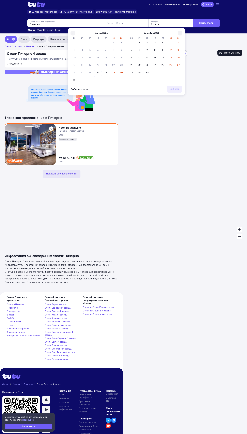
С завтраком (13, 311)
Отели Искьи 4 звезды (56, 314)
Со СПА (11, 318)
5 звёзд (10, 314)
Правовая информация (65, 408)
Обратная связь (111, 399)
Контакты (64, 402)
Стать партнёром (87, 422)
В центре (11, 325)
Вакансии (64, 398)
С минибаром (14, 321)
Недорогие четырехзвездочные (23, 335)
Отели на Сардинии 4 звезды (97, 314)
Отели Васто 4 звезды (56, 341)
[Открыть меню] (218, 4)
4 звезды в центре (16, 332)
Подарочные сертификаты (85, 396)
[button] (46, 400)
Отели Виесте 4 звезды (56, 311)
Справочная (155, 4)
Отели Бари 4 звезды (55, 304)
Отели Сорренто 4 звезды (58, 325)
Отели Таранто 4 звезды (57, 328)
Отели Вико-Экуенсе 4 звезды (60, 338)
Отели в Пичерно (16, 304)
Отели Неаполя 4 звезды (57, 321)
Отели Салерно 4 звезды (57, 355)
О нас (62, 394)
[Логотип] (36, 4)
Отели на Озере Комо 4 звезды (98, 307)
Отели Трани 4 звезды (56, 345)
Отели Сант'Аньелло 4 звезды (60, 352)
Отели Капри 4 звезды (56, 318)
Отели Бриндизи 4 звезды (58, 307)
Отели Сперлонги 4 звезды (58, 348)
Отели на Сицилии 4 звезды (97, 310)
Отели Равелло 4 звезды (57, 359)
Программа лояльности (84, 403)
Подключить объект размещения (88, 427)
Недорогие (12, 307)
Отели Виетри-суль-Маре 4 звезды (59, 333)
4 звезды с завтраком (18, 328)
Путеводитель (172, 4)
